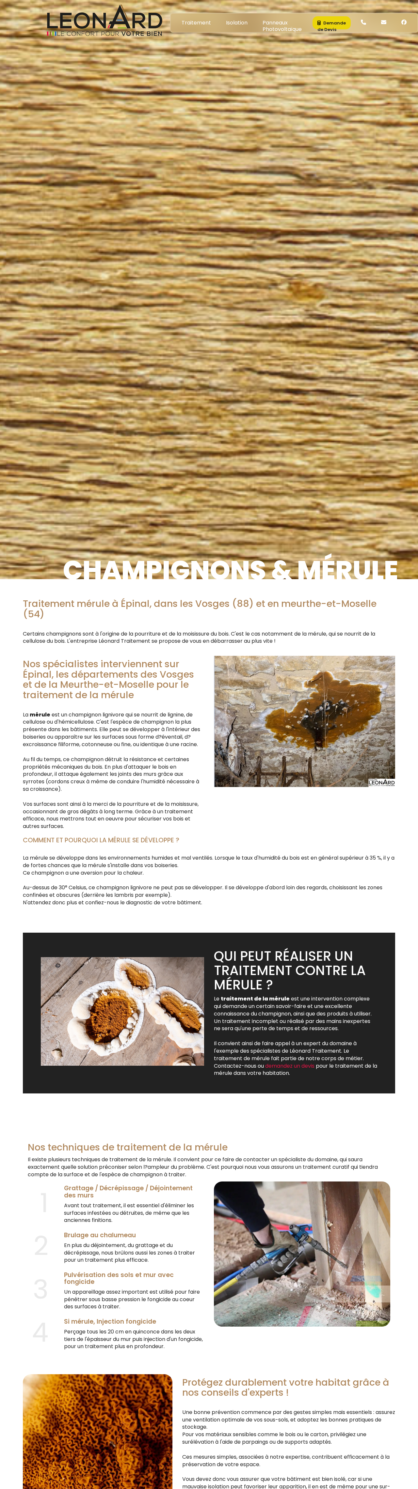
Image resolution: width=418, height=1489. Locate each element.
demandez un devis (289, 1066)
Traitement (196, 22)
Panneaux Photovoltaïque (282, 24)
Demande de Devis (331, 24)
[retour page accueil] (103, 19)
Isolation (237, 22)
